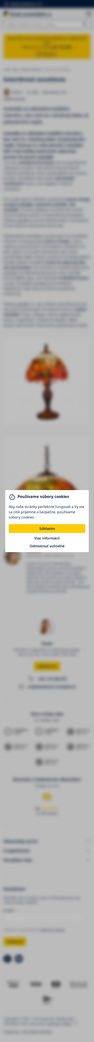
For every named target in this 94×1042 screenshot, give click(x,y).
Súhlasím (47, 528)
